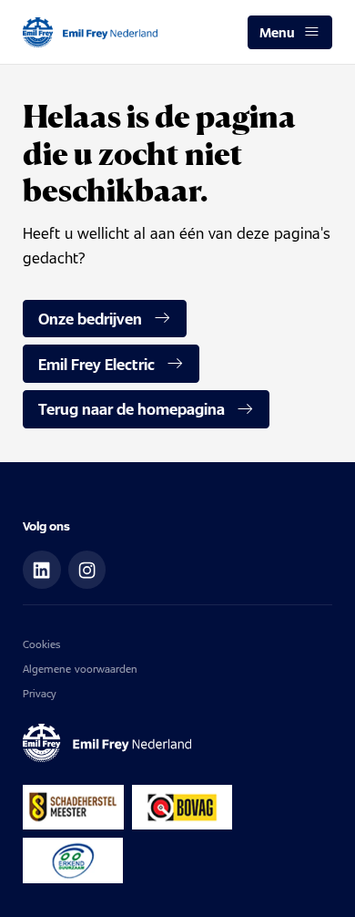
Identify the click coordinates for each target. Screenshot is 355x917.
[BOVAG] (182, 807)
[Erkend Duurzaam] (73, 860)
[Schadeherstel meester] (73, 807)
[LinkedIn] (42, 570)
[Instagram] (87, 570)
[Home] (90, 32)
